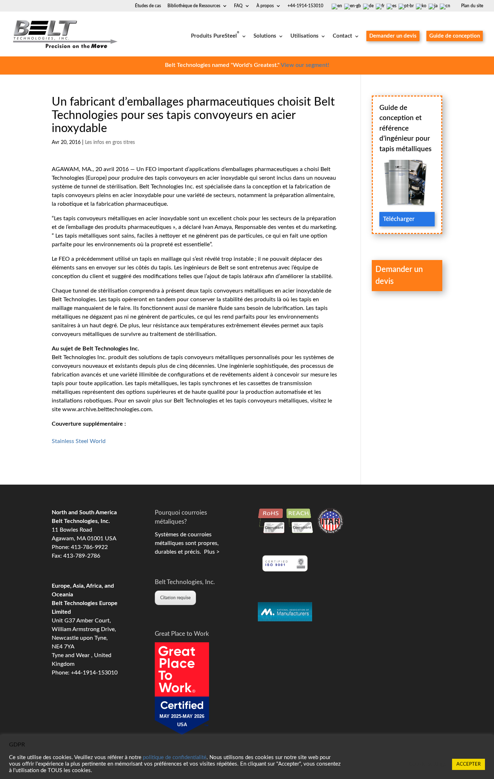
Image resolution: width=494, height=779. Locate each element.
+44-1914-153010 (305, 6)
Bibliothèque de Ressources (193, 6)
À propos (265, 6)
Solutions (265, 36)
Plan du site (472, 6)
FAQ (238, 6)
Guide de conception (454, 36)
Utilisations (304, 36)
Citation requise (175, 598)
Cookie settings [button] (428, 764)
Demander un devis (393, 36)
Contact (342, 36)
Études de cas (148, 6)
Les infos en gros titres (110, 142)
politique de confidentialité (174, 757)
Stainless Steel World (79, 441)
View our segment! (305, 65)
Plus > (210, 552)
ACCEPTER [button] (468, 764)
